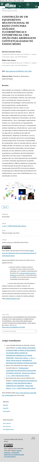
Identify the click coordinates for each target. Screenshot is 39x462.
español (5, 408)
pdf (6, 207)
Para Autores (7, 426)
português (6, 411)
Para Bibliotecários (8, 429)
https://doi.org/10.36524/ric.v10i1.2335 (19, 71)
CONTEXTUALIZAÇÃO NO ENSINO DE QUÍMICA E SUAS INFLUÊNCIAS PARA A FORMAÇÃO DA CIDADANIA (21, 383)
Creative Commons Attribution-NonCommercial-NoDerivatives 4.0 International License (19, 253)
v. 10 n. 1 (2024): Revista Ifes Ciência (24, 9)
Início (3, 9)
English (5, 405)
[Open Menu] (2, 4)
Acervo (10, 9)
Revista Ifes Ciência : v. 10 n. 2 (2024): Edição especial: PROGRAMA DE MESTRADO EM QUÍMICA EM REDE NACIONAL (21, 360)
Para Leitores (7, 423)
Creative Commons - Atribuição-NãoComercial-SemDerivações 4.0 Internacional (14, 453)
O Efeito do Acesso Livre (12, 298)
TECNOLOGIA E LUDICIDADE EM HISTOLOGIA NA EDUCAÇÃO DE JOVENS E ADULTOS (21, 370)
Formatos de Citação (9, 331)
